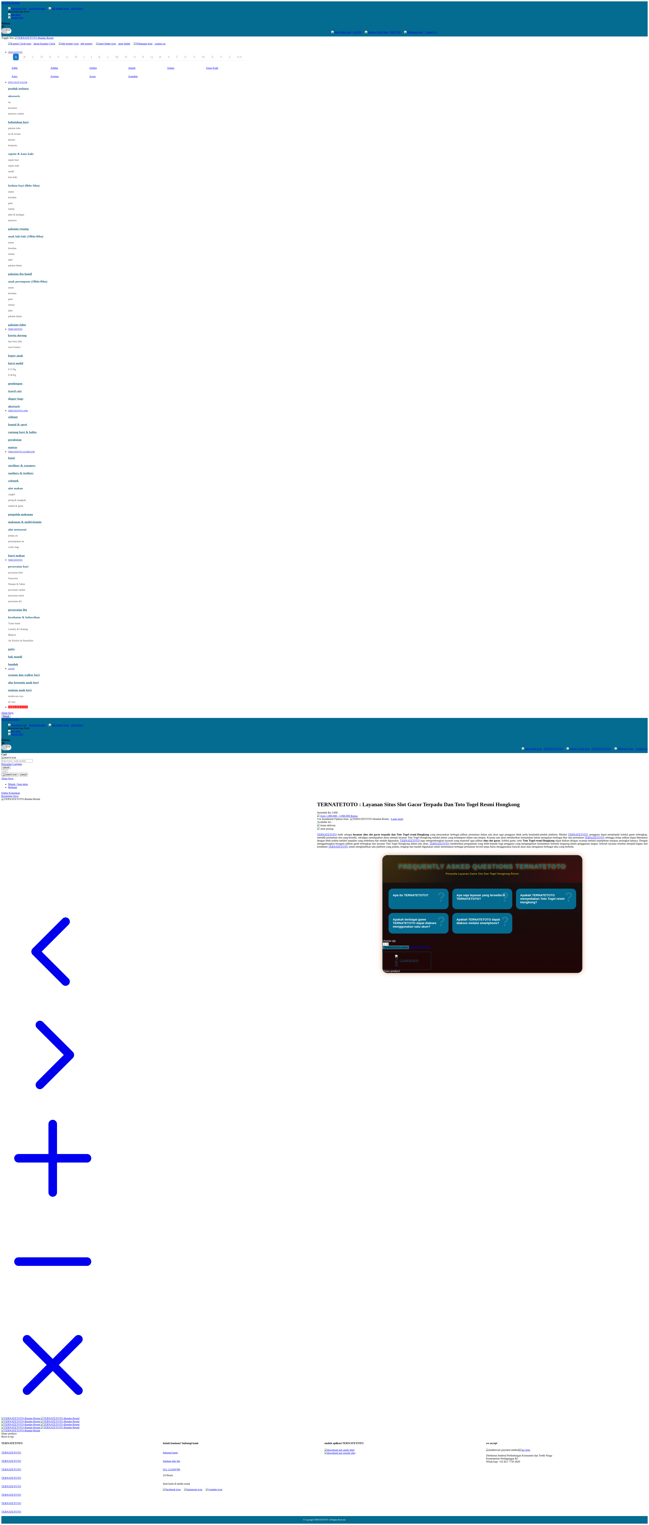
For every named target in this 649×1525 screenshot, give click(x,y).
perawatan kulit (15, 572)
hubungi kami (170, 1452)
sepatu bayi (13, 160)
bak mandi (15, 656)
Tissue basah (14, 623)
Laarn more (397, 819)
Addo (14, 68)
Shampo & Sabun (16, 584)
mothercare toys (15, 696)
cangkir (11, 494)
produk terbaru (18, 88)
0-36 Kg (12, 375)
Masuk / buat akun (18, 784)
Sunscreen (13, 578)
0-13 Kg (12, 369)
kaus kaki (12, 177)
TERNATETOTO (553, 748)
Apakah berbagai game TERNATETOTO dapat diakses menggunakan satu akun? (414, 923)
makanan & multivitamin (24, 522)
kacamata (12, 108)
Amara (170, 68)
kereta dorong (17, 335)
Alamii (131, 68)
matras (12, 447)
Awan (92, 76)
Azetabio (133, 76)
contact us (160, 43)
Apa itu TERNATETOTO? (410, 895)
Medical (12, 635)
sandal (11, 171)
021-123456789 (171, 1469)
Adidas (54, 68)
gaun (10, 203)
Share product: (391, 971)
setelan (11, 209)
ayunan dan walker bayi (24, 675)
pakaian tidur (14, 128)
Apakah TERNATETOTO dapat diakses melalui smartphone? (478, 921)
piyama (11, 139)
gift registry (76, 8)
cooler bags (13, 547)
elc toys (11, 702)
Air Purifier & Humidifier (20, 640)
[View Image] (21, 1418)
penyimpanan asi (16, 541)
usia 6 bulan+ (14, 347)
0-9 (239, 57)
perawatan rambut (16, 590)
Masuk (6, 716)
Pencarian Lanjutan (11, 764)
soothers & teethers (20, 473)
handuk (13, 664)
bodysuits (12, 145)
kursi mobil (15, 363)
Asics (14, 76)
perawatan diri (15, 601)
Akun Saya (7, 712)
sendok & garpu (15, 506)
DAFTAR (395, 32)
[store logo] (34, 37)
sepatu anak (13, 165)
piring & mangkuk (17, 500)
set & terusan (14, 134)
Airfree (93, 68)
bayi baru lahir (15, 341)
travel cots (15, 391)
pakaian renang (18, 228)
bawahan (12, 197)
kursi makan (16, 555)
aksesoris (12, 220)
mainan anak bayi (20, 690)
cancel (6, 767)
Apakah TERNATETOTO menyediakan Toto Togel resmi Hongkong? (542, 899)
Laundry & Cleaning (18, 629)
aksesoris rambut (16, 113)
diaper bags (15, 398)
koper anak (15, 355)
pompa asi (13, 535)
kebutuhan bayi (18, 122)
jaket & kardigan (16, 214)
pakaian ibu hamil (20, 274)
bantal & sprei (17, 424)
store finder (124, 43)
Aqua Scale (212, 68)
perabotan (14, 439)
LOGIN (357, 32)
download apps (36, 8)
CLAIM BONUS (409, 960)
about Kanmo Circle (44, 43)
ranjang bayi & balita (22, 432)
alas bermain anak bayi (23, 682)
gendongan (15, 383)
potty (11, 649)
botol (11, 458)
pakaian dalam (15, 265)
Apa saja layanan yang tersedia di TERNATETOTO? (480, 897)
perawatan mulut (16, 595)
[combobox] (17, 761)
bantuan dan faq (171, 1461)
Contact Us (431, 32)
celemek (13, 480)
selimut (13, 417)
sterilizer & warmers (21, 465)
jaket (10, 260)
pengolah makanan (20, 514)
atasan (11, 191)
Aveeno (54, 76)
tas (9, 102)
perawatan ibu (17, 609)
